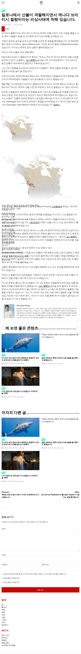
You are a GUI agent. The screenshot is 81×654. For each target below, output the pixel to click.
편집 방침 (5, 643)
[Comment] (3, 29)
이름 (4, 555)
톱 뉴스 (4, 607)
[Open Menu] (3, 2)
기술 (3, 617)
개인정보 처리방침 (9, 645)
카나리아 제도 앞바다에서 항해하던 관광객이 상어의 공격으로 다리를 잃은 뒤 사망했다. (20, 359)
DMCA (4, 640)
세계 (3, 10)
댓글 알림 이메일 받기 (11, 578)
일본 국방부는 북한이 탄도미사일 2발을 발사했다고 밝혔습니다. (60, 359)
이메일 (5, 564)
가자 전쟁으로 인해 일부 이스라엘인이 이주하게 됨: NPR (19, 392)
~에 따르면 (34, 222)
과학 (3, 615)
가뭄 (26, 256)
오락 (3, 622)
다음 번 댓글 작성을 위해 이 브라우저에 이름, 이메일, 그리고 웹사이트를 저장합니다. (35, 574)
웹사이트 (45, 564)
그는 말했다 (31, 60)
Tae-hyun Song (18, 24)
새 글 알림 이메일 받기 (11, 582)
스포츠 (4, 620)
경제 (3, 612)
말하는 (57, 104)
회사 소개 (5, 635)
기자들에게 (56, 206)
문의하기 (5, 625)
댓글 (4, 529)
